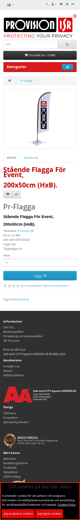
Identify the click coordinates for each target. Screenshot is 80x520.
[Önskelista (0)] (61, 4)
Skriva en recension (56, 286)
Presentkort (10, 418)
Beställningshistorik (15, 463)
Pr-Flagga (26, 81)
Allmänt (11, 158)
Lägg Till (40, 275)
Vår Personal (11, 341)
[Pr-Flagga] (40, 119)
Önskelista (9, 468)
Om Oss (8, 327)
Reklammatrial (20, 299)
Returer (8, 371)
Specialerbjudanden (16, 422)
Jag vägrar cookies (49, 514)
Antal (6, 255)
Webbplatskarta (13, 375)
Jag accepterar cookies (18, 514)
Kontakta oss (11, 366)
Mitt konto (9, 459)
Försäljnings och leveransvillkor (23, 336)
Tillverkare (9, 413)
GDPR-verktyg (11, 476)
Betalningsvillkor (13, 332)
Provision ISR (26, 231)
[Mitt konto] (54, 4)
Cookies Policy (67, 505)
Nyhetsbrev (10, 472)
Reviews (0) (31, 158)
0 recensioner (33, 286)
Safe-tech (20, 350)
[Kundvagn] (67, 4)
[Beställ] (72, 4)
